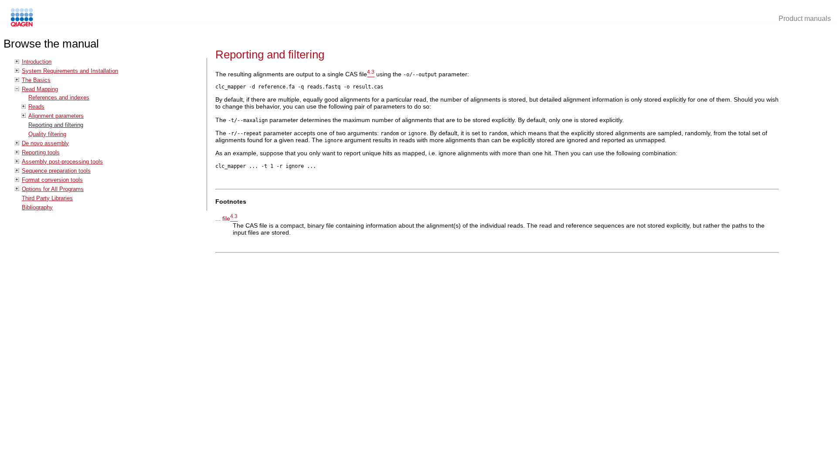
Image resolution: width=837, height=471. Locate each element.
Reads (36, 106)
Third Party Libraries (47, 198)
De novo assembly (45, 143)
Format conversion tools (52, 180)
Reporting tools (41, 152)
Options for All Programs (53, 189)
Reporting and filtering (55, 125)
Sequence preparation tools (56, 170)
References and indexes (58, 97)
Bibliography (37, 207)
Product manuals (805, 18)
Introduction (36, 61)
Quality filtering (47, 134)
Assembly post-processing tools (62, 161)
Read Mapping (40, 89)
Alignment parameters (56, 116)
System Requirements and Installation (70, 71)
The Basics (36, 80)
